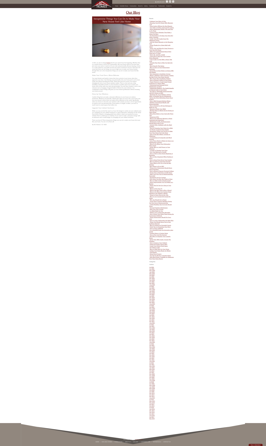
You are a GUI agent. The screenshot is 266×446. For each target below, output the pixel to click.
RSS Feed (173, 1)
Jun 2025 (151, 288)
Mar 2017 (152, 418)
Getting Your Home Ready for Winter (160, 251)
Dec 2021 (152, 355)
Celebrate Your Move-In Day (158, 21)
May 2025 (152, 289)
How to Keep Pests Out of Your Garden (161, 160)
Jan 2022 (151, 353)
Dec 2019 (152, 393)
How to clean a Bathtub (156, 228)
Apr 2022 (152, 348)
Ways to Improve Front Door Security (160, 161)
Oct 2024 (151, 301)
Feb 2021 (151, 371)
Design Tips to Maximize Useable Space (161, 172)
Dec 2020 (152, 374)
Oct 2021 (151, 358)
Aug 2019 (152, 398)
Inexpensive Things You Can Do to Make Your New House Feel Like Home (117, 20)
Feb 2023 (151, 332)
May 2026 (152, 270)
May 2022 (152, 347)
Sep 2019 (151, 396)
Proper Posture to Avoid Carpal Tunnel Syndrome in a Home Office (160, 82)
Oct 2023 (151, 320)
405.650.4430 (160, 2)
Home (116, 6)
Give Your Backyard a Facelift (158, 152)
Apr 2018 (152, 409)
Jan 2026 (151, 277)
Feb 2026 (151, 275)
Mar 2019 (152, 403)
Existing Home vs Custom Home (159, 233)
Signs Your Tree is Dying (156, 209)
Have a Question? (256, 445)
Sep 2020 (151, 379)
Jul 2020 (151, 382)
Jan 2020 (151, 391)
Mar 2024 (152, 312)
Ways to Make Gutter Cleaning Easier (160, 180)
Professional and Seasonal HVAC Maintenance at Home (158, 85)
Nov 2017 (152, 412)
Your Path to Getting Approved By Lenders (162, 27)
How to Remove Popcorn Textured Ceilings (162, 171)
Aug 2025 (152, 285)
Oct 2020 (151, 377)
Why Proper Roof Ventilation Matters (160, 78)
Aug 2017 (152, 415)
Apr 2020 (152, 387)
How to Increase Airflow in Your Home (161, 80)
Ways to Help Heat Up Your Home (159, 249)
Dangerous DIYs (154, 117)
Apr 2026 (152, 272)
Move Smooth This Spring (157, 66)
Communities (133, 6)
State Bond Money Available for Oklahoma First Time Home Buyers (161, 258)
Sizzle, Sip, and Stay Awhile (157, 55)
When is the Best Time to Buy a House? (161, 190)
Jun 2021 (151, 364)
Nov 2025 (152, 280)
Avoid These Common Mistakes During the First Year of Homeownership (160, 202)
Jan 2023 (151, 334)
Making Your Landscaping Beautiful (160, 212)
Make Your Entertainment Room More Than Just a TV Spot (160, 52)
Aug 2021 (152, 361)
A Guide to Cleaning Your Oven (158, 150)
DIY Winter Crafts (155, 247)
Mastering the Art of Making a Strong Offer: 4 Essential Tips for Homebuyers (160, 95)
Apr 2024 (152, 310)
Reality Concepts (139, 439)
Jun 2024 (151, 307)
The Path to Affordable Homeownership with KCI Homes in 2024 (160, 92)
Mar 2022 (152, 350)
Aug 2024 (152, 304)
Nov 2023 (152, 318)
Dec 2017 (152, 410)
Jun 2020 (151, 383)
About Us (140, 6)
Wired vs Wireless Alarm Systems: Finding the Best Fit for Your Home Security (161, 76)
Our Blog (133, 12)
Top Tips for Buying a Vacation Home (160, 255)
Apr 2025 (152, 291)
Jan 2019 (151, 404)
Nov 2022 (152, 337)
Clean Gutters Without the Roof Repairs (161, 26)
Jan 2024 (151, 315)
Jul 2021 (151, 363)
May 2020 (152, 385)
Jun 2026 (151, 269)
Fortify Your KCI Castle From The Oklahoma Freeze (159, 39)
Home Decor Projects (155, 254)
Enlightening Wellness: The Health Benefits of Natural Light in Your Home (161, 89)
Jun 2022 (151, 345)
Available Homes (124, 6)
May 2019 (152, 401)
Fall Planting (153, 252)
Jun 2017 (151, 417)
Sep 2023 (151, 321)
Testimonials (161, 6)
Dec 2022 (152, 336)
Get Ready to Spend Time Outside (159, 129)
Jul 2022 (151, 344)
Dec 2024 (152, 297)
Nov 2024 (152, 299)
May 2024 (152, 309)
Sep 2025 (151, 283)
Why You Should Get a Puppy (158, 200)
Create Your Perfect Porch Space (159, 246)
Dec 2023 (152, 316)
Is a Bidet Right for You (156, 211)
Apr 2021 (152, 367)
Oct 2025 (151, 281)
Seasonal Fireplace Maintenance (159, 208)
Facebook (167, 1)
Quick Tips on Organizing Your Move (160, 227)
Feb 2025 (151, 294)
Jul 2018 (151, 407)
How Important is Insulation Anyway (160, 74)
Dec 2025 (152, 278)
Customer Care (153, 6)
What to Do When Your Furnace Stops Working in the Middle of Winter (160, 192)
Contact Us (169, 6)
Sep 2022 (151, 340)
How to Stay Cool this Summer (158, 235)
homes (109, 63)
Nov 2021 (152, 356)
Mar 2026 (152, 273)
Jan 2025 (151, 296)
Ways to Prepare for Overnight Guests (160, 225)
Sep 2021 (151, 359)
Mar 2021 (152, 369)
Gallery (146, 6)
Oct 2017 (151, 414)
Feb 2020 (151, 390)
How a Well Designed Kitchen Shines (160, 101)
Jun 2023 (151, 326)
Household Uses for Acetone (158, 177)
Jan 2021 (151, 372)
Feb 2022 (151, 352)
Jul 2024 (151, 305)
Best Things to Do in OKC (157, 166)
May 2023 (152, 328)
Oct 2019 (151, 395)
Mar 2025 (152, 293)
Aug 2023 (152, 323)
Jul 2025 (151, 286)
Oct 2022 (151, 339)
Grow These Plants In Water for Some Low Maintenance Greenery (161, 141)
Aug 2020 (152, 380)
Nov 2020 (152, 375)
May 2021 (152, 366)
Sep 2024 (151, 302)
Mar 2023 (152, 331)
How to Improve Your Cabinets (158, 243)
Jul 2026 (151, 267)
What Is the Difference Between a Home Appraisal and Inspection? (160, 119)
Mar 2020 (152, 388)
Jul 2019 (151, 399)
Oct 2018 (151, 406)
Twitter (170, 1)
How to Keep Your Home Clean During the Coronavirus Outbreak (161, 215)
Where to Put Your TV (156, 188)
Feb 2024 (151, 313)
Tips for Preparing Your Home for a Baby (161, 128)
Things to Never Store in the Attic (159, 195)
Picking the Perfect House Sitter (158, 244)
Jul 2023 (151, 324)
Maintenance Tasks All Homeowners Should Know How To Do (159, 122)
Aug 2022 (152, 342)
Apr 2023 (152, 329)
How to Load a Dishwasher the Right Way (162, 220)
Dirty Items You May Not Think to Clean (161, 179)
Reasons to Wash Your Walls (158, 109)
